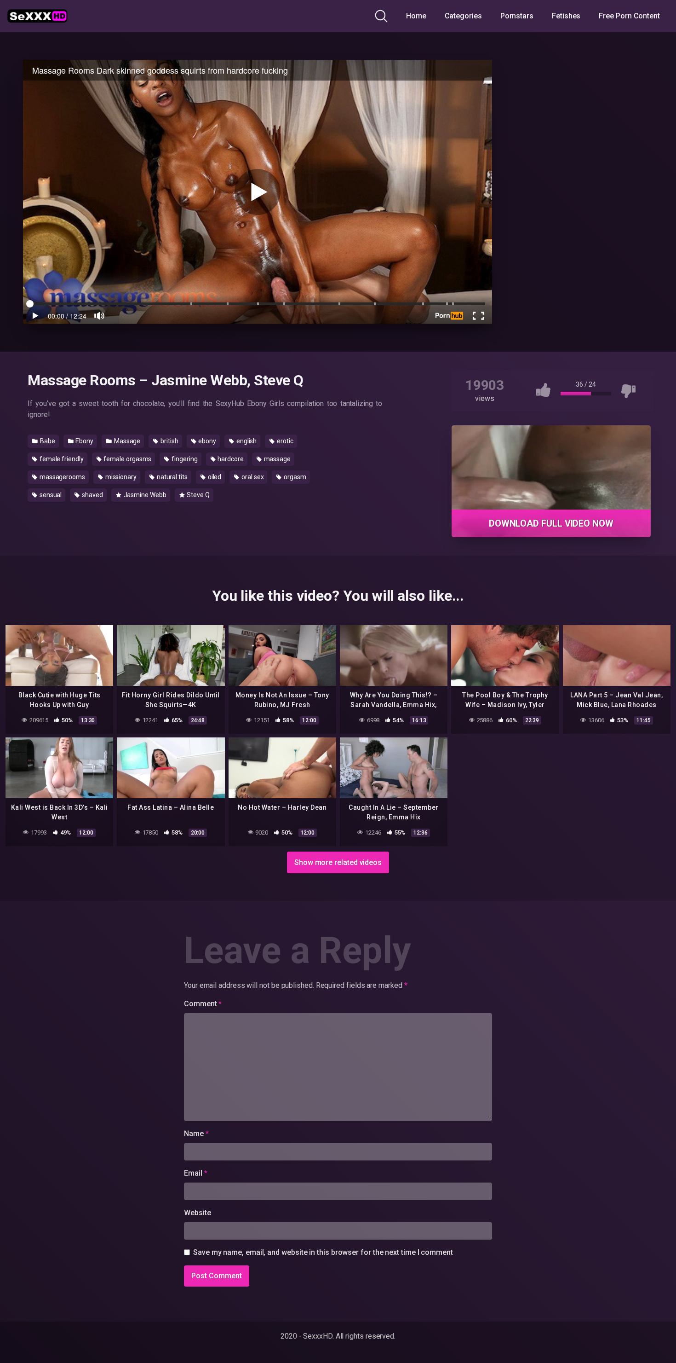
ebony (207, 441)
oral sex (252, 477)
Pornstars (516, 16)
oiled (214, 477)
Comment (203, 1003)
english (246, 441)
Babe (47, 441)
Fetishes (566, 16)
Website (197, 1212)
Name (196, 1133)
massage (277, 459)
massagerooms (61, 477)
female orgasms (127, 459)
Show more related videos (338, 862)
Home (416, 16)
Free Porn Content (629, 16)
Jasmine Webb (144, 495)
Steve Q (197, 495)
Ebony (83, 441)
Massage (126, 441)
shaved (91, 495)
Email (195, 1173)
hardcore (229, 459)
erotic (284, 441)
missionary (120, 477)
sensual (50, 495)
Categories (463, 16)
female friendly (61, 459)
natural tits (171, 477)
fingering (183, 459)
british (168, 441)
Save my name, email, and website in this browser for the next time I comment (323, 1252)
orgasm (294, 477)
